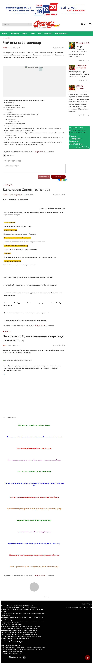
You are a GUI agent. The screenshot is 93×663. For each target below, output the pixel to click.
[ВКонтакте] (59, 180)
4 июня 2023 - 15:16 (14, 48)
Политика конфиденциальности (11, 653)
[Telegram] (66, 180)
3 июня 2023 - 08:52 (27, 195)
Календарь (48, 33)
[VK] (84, 24)
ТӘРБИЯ (7, 331)
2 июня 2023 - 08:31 (14, 345)
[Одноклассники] (61, 180)
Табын (7, 38)
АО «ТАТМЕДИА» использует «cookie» (12, 647)
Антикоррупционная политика (10, 646)
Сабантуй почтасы (61, 33)
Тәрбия (24, 33)
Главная (46, 597)
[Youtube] (81, 24)
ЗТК (39, 33)
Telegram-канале (40, 152)
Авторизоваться (44, 177)
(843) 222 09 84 (87, 607)
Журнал (4, 33)
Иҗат (33, 33)
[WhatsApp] (64, 180)
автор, (5, 48)
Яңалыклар (15, 33)
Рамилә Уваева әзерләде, (12, 195)
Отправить (58, 176)
